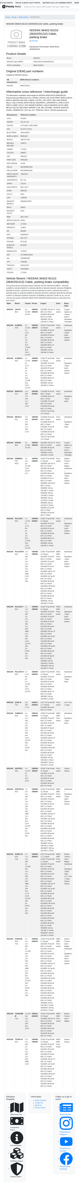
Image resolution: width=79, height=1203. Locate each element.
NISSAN (35, 41)
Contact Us (39, 1103)
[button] (16, 39)
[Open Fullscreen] (23, 46)
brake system (23, 17)
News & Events (40, 1100)
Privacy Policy (40, 1108)
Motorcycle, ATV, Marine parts (57, 3)
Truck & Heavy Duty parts (27, 3)
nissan (14, 17)
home (8, 17)
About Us (38, 1105)
